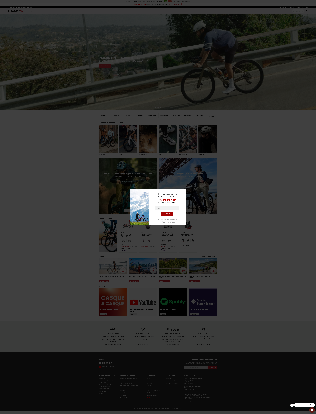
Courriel (159, 208)
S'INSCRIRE (167, 214)
